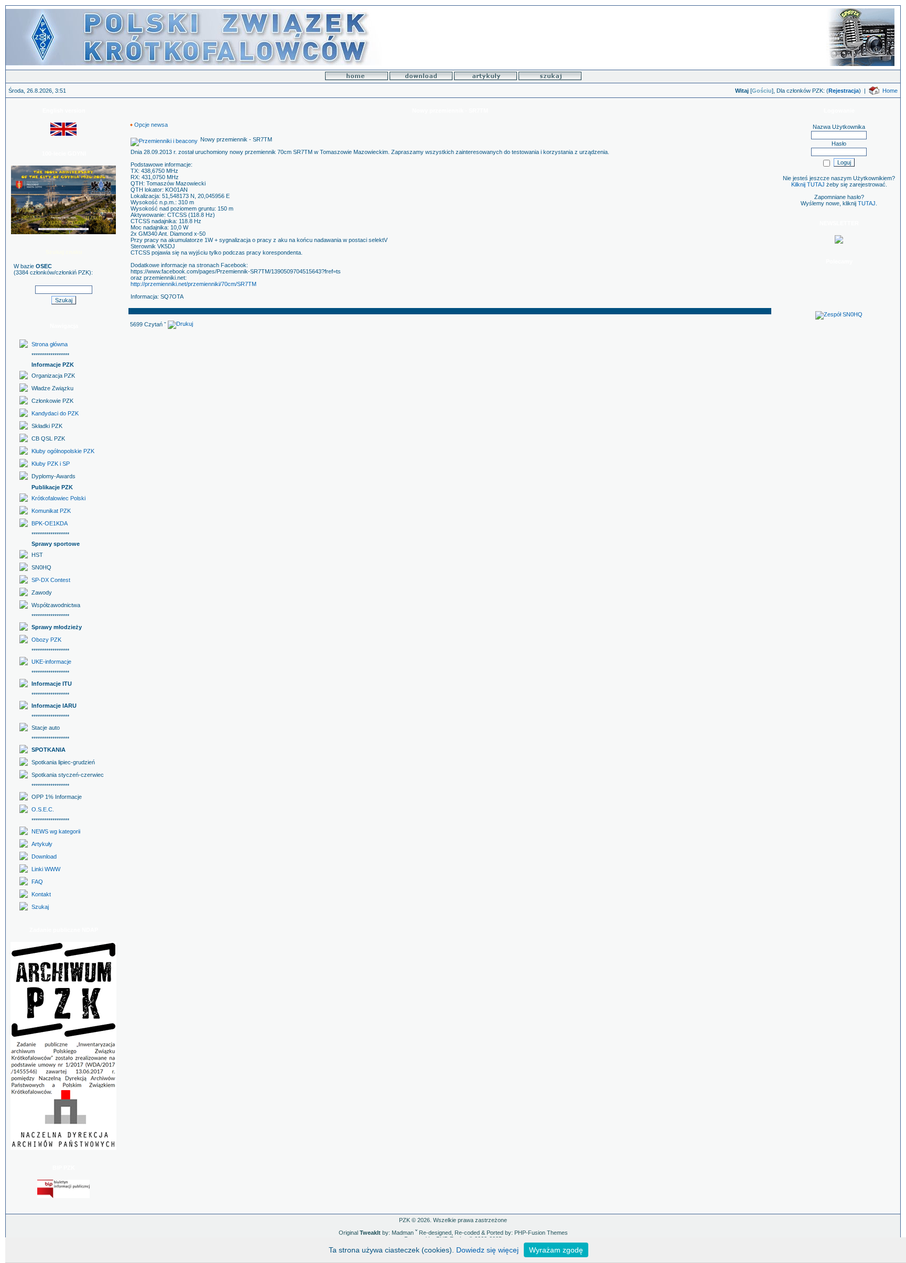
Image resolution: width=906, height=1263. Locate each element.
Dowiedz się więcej (487, 1250)
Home (890, 90)
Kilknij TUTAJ (808, 184)
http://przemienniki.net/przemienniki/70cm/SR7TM (193, 284)
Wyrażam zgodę (556, 1250)
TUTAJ (867, 203)
